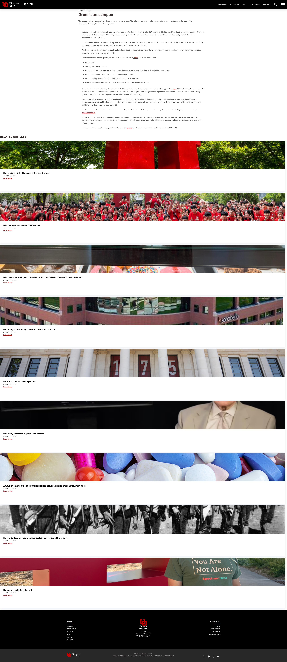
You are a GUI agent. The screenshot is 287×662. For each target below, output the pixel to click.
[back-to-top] (284, 657)
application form (88, 112)
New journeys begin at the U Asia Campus (22, 225)
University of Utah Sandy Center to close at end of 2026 (29, 329)
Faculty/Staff (71, 629)
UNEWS (218, 626)
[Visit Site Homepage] (143, 629)
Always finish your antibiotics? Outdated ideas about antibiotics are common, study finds (44, 486)
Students (70, 631)
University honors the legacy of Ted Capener (23, 434)
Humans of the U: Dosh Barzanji (17, 590)
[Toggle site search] (275, 4)
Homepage (70, 626)
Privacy (149, 656)
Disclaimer (142, 656)
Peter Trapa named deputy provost (19, 381)
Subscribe (222, 4)
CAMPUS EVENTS (215, 629)
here (174, 89)
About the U (158, 656)
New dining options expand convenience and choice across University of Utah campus (42, 277)
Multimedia (234, 4)
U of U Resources (214, 634)
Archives (70, 637)
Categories (255, 4)
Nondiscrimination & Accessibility (125, 656)
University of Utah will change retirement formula (26, 173)
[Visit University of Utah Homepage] (10, 4)
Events (69, 634)
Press (245, 4)
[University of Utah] (77, 655)
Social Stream (215, 631)
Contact (266, 4)
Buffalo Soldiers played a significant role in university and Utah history (36, 538)
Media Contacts (168, 656)
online (135, 58)
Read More (7, 178)
